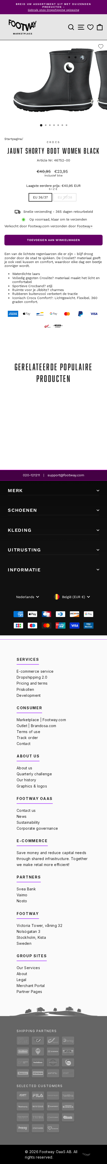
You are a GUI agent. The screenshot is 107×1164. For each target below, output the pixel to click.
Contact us (26, 810)
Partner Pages (29, 991)
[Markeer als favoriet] (101, 46)
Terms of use (28, 731)
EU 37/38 (65, 197)
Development (29, 695)
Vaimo (22, 895)
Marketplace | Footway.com (41, 720)
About (22, 973)
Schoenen (22, 510)
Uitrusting (24, 549)
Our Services (28, 968)
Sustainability (28, 822)
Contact (23, 743)
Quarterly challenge (34, 774)
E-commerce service (35, 671)
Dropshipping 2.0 (32, 677)
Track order (27, 737)
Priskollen (25, 689)
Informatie (24, 569)
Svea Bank (26, 889)
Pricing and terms (32, 683)
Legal (21, 979)
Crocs (53, 142)
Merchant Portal (31, 985)
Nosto (22, 901)
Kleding (20, 530)
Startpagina (13, 139)
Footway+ (85, 226)
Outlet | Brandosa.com (36, 725)
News (21, 816)
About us (24, 768)
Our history (26, 780)
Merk (15, 490)
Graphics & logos (32, 786)
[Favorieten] (90, 27)
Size (53, 189)
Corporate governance (37, 828)
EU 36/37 (40, 197)
